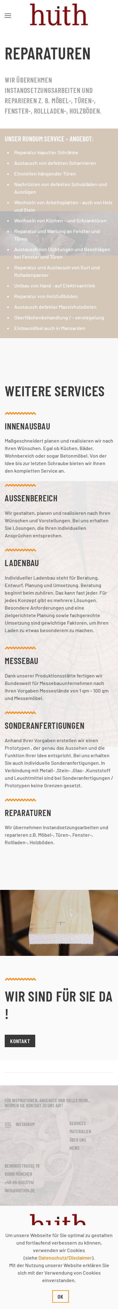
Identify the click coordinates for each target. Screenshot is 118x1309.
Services (78, 1123)
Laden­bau (22, 562)
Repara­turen (28, 812)
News (75, 1148)
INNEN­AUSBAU (27, 426)
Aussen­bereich (31, 498)
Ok (61, 1296)
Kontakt (20, 1041)
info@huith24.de (20, 1190)
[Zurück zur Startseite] (59, 15)
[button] (8, 15)
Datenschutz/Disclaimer (65, 1258)
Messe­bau (21, 660)
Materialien (80, 1131)
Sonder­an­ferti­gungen (44, 725)
